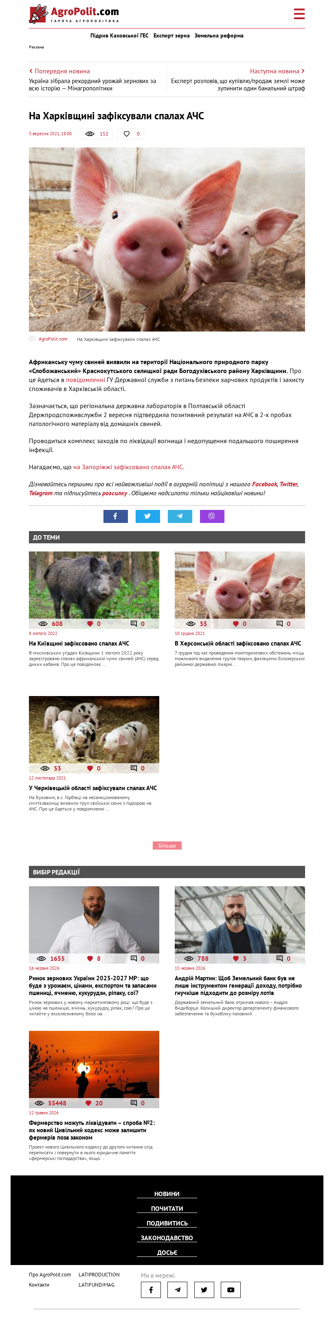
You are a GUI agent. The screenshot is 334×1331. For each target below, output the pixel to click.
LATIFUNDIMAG (96, 1284)
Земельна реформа (219, 35)
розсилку (115, 493)
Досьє (167, 1252)
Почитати (167, 1208)
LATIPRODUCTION (99, 1274)
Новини (167, 1194)
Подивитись (167, 1223)
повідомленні (85, 380)
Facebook (264, 484)
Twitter (288, 484)
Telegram (41, 493)
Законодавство (167, 1238)
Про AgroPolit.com (50, 1274)
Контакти (39, 1284)
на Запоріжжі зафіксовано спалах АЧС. (128, 467)
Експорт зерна (172, 35)
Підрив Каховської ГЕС (119, 35)
